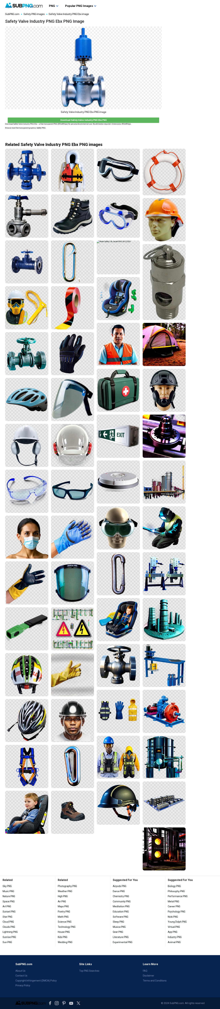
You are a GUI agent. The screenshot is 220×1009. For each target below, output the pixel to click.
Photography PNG (67, 886)
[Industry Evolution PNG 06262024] (164, 482)
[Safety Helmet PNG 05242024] (118, 803)
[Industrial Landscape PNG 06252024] (164, 619)
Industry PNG (175, 937)
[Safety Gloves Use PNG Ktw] (26, 583)
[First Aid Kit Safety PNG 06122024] (118, 390)
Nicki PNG (173, 916)
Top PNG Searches (89, 970)
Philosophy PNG (176, 891)
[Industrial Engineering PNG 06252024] (164, 436)
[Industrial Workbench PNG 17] (164, 665)
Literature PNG (121, 937)
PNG (52, 6)
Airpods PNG (119, 886)
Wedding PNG (65, 942)
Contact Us (21, 975)
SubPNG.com (12, 14)
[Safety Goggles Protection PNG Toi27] (118, 528)
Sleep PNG (118, 921)
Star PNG (7, 916)
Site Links (85, 964)
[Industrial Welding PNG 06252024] (164, 528)
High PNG (63, 896)
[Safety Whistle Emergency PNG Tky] (26, 629)
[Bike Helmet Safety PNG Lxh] (26, 674)
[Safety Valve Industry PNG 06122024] (26, 170)
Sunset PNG (9, 911)
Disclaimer (148, 975)
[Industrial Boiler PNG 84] (164, 757)
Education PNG (121, 911)
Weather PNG (65, 891)
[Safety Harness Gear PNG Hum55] (26, 766)
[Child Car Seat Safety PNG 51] (26, 812)
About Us (20, 970)
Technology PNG (66, 927)
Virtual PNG (174, 927)
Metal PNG (173, 901)
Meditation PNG (121, 906)
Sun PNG (7, 942)
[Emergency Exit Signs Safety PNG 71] (118, 436)
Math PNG (63, 916)
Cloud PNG (8, 921)
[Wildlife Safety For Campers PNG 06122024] (164, 344)
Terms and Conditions (155, 980)
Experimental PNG (122, 942)
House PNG (64, 932)
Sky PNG (7, 886)
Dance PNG (119, 891)
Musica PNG (119, 927)
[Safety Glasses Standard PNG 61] (72, 491)
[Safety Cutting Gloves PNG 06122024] (72, 353)
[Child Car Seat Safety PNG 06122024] (118, 298)
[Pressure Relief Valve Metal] (164, 282)
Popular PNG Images (79, 6)
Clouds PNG (9, 927)
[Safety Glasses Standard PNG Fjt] (26, 491)
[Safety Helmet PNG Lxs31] (164, 390)
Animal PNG (174, 942)
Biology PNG (174, 886)
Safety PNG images (34, 14)
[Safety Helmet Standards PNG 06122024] (26, 445)
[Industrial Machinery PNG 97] (164, 573)
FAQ (145, 970)
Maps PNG (63, 906)
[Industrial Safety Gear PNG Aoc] (118, 757)
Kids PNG (62, 937)
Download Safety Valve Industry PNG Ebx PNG (83, 120)
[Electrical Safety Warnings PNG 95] (72, 629)
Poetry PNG (64, 911)
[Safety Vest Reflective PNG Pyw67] (118, 344)
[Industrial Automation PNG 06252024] (164, 803)
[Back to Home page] (24, 5)
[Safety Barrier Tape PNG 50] (72, 307)
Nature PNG (9, 896)
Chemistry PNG (121, 896)
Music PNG (8, 891)
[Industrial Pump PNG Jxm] (164, 711)
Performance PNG (178, 896)
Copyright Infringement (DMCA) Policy (36, 980)
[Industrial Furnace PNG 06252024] (164, 849)
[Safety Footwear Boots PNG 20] (72, 216)
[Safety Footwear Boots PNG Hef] (72, 812)
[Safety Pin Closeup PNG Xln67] (118, 573)
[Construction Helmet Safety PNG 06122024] (72, 445)
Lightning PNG (10, 932)
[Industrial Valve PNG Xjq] (26, 353)
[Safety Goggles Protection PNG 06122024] (118, 170)
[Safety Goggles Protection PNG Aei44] (118, 216)
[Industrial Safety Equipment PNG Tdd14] (26, 307)
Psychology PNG (176, 911)
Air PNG (62, 901)
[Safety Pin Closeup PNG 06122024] (72, 262)
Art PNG (7, 906)
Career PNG (174, 906)
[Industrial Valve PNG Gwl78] (118, 665)
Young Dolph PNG (177, 921)
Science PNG (65, 921)
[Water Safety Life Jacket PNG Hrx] (72, 170)
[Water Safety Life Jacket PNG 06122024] (118, 257)
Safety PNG (41, 128)
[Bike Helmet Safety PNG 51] (26, 399)
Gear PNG (118, 932)
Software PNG (120, 916)
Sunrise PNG (9, 937)
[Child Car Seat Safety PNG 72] (118, 619)
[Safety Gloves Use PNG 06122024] (72, 537)
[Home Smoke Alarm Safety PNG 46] (118, 482)
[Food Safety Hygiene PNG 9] (26, 537)
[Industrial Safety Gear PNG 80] (118, 711)
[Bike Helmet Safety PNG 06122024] (26, 720)
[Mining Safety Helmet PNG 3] (72, 720)
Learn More (150, 964)
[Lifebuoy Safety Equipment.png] (164, 172)
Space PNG (9, 901)
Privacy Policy (22, 985)
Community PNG (122, 901)
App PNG (172, 932)
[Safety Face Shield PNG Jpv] (72, 399)
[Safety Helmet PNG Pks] (164, 219)
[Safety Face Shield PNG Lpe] (72, 583)
